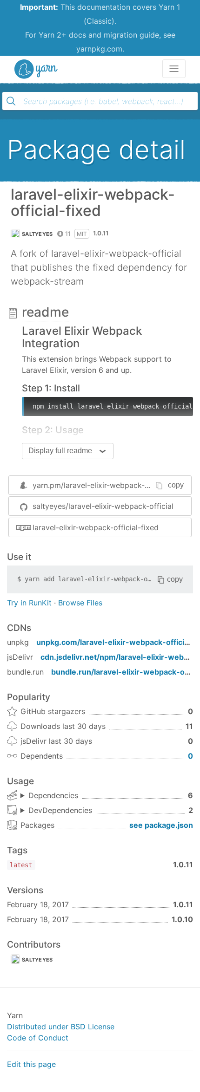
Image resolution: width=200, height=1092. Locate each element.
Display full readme (60, 451)
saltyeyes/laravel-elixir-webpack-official (103, 506)
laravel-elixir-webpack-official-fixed (96, 527)
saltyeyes (37, 234)
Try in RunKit (29, 602)
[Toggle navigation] (174, 68)
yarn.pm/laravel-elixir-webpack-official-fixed (111, 485)
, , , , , (49, 796)
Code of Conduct (37, 1037)
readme (45, 312)
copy (176, 485)
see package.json (161, 825)
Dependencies (53, 795)
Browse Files (80, 602)
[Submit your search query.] (11, 101)
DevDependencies (60, 810)
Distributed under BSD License (60, 1026)
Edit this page (31, 1064)
